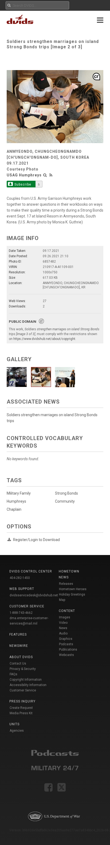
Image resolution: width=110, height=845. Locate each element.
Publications (68, 649)
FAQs (13, 674)
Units (14, 724)
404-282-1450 (20, 578)
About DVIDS (21, 657)
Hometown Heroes (73, 589)
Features (18, 634)
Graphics (65, 639)
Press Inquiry (22, 701)
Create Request (21, 708)
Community (65, 501)
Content (67, 611)
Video (63, 623)
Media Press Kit (21, 713)
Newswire (18, 646)
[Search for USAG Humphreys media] (45, 175)
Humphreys (16, 501)
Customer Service (23, 690)
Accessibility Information (28, 685)
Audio (63, 633)
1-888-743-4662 (21, 613)
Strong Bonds (66, 493)
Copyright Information (26, 679)
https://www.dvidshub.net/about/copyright (44, 339)
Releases (66, 584)
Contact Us (18, 663)
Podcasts (66, 644)
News (63, 628)
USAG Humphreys (24, 175)
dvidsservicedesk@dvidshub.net (34, 595)
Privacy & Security (23, 669)
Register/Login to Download (36, 540)
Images (64, 617)
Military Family (19, 493)
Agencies (17, 730)
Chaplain (14, 509)
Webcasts (66, 655)
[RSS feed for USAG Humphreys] (51, 175)
